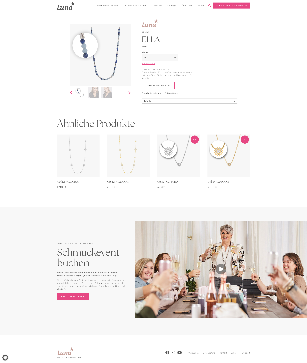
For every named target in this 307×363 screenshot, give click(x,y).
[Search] (209, 6)
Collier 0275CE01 (168, 181)
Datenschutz (209, 353)
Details (147, 101)
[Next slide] (129, 92)
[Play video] (221, 270)
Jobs (233, 353)
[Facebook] (167, 354)
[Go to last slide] (71, 92)
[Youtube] (179, 354)
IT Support (245, 353)
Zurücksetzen (148, 64)
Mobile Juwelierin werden (231, 5)
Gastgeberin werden (158, 85)
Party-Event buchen (73, 296)
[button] (5, 357)
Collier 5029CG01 (118, 181)
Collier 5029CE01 (68, 181)
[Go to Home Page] (66, 5)
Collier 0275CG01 (218, 181)
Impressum (193, 353)
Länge (145, 52)
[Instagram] (173, 354)
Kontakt (223, 353)
